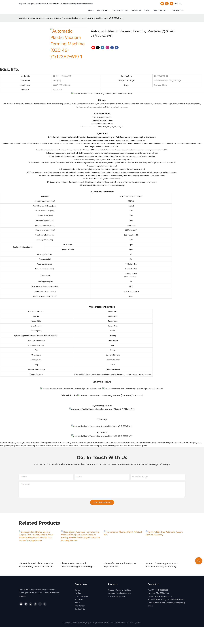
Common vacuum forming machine (45, 18)
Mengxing (23, 18)
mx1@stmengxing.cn (163, 596)
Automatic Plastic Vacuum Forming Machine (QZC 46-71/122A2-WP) (94, 18)
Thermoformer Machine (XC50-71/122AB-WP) (120, 565)
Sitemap (124, 622)
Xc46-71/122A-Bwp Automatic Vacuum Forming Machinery (162, 565)
